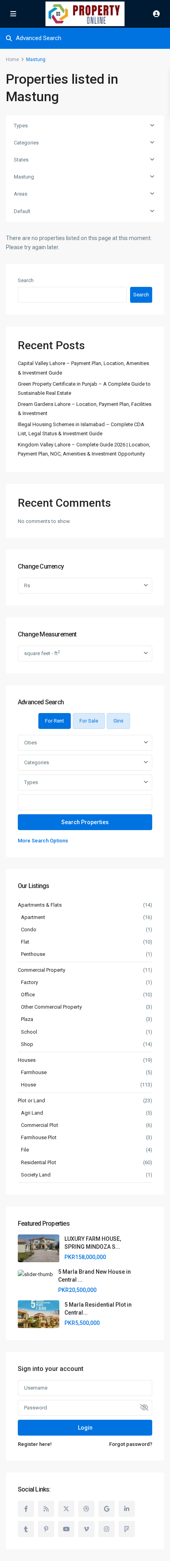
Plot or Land (31, 1100)
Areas (20, 194)
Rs (27, 585)
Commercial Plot (39, 1125)
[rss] (46, 1509)
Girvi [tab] (118, 721)
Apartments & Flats (40, 905)
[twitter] (66, 1509)
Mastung (24, 177)
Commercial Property (41, 970)
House (28, 1085)
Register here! (35, 1444)
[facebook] (26, 1509)
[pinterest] (46, 1529)
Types (21, 126)
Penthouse (33, 954)
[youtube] (66, 1529)
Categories (26, 143)
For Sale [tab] (88, 721)
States (21, 160)
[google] (106, 1509)
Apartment (33, 917)
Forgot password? (130, 1444)
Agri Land (32, 1113)
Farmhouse (34, 1072)
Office (28, 995)
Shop (27, 1044)
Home (12, 59)
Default (22, 211)
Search (26, 280)
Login (85, 1428)
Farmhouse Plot (39, 1137)
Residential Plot (38, 1162)
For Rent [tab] (54, 721)
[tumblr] (26, 1529)
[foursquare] (127, 1529)
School (29, 1032)
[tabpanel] (85, 790)
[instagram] (106, 1529)
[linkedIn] (127, 1509)
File (25, 1150)
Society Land (36, 1175)
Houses (27, 1060)
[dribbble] (86, 1509)
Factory (29, 982)
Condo (28, 929)
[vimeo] (86, 1529)
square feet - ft (42, 653)
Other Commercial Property (51, 1007)
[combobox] (85, 743)
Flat (25, 942)
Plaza (27, 1019)
